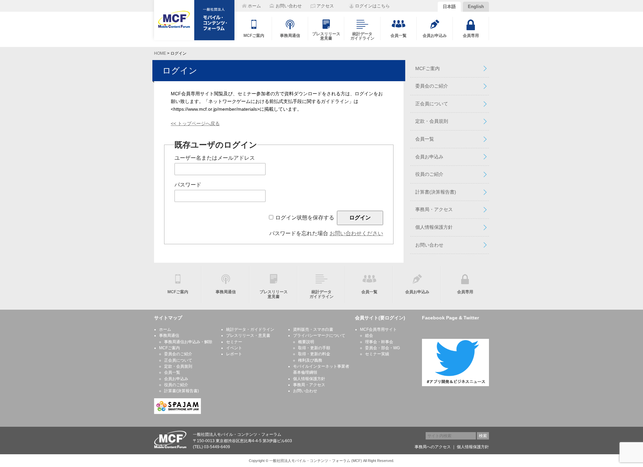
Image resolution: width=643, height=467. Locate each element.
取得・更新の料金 (314, 354)
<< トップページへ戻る (195, 123)
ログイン (179, 70)
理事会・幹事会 (379, 342)
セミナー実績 (377, 354)
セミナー (234, 342)
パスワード (187, 185)
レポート (234, 354)
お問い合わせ (429, 245)
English (476, 6)
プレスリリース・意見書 (248, 335)
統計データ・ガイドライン (250, 329)
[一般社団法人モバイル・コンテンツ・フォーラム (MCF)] (194, 20)
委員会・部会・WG (382, 348)
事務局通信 (169, 335)
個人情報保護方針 (434, 227)
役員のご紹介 (429, 174)
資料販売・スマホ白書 (313, 329)
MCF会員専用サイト (378, 329)
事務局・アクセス (434, 209)
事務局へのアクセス (433, 447)
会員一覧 (424, 139)
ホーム (165, 329)
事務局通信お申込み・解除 (188, 342)
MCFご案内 (427, 68)
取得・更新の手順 (314, 348)
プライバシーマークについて (319, 335)
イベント (234, 348)
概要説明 (306, 342)
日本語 (449, 6)
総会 (369, 335)
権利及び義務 (310, 360)
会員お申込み (429, 156)
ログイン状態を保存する (304, 217)
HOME (160, 53)
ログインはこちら (372, 5)
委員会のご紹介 (431, 86)
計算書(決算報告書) (435, 192)
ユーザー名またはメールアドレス (214, 158)
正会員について (431, 103)
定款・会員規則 (431, 121)
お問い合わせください (356, 233)
